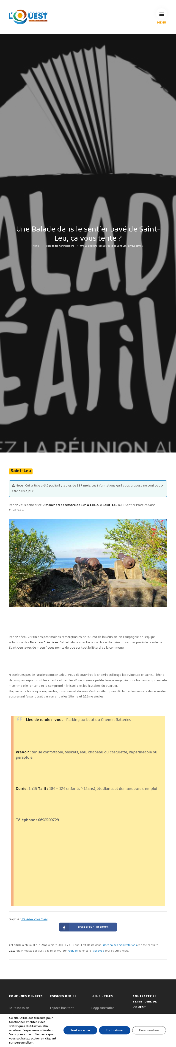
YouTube (72, 951)
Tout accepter (80, 1030)
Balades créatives (34, 919)
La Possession (19, 1008)
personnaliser (23, 1043)
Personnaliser (149, 1030)
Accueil (36, 246)
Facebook (98, 951)
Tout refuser (115, 1030)
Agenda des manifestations (60, 246)
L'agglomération (103, 1008)
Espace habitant (62, 1008)
